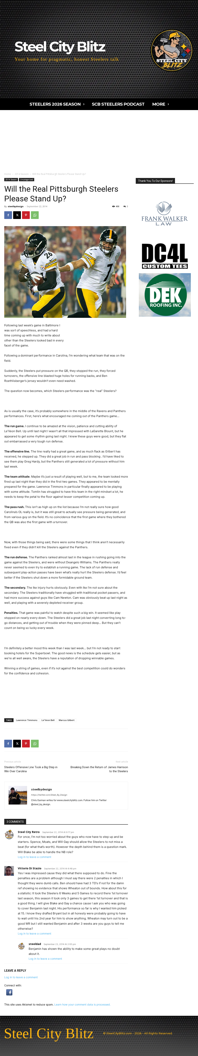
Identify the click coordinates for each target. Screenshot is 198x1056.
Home (7, 174)
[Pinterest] (26, 215)
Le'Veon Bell (48, 720)
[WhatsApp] (35, 215)
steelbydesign (16, 206)
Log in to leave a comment (34, 856)
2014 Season (22, 174)
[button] (9, 994)
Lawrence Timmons (26, 720)
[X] (17, 215)
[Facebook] (8, 215)
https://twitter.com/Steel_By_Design (49, 794)
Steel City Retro (29, 832)
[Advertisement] (99, 139)
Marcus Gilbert (66, 720)
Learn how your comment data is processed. (82, 1004)
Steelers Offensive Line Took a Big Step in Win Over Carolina (30, 769)
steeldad (35, 944)
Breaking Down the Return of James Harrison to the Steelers (99, 769)
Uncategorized (26, 179)
